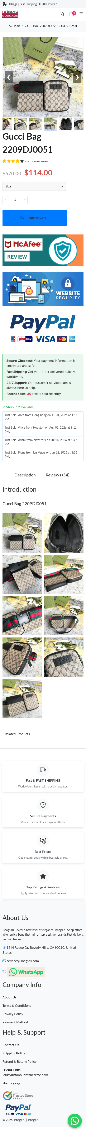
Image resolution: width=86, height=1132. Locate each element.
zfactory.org (11, 1083)
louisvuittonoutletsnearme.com (25, 1075)
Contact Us (11, 1045)
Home (16, 26)
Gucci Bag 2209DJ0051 (25, 504)
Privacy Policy (13, 1014)
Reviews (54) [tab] (57, 475)
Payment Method (15, 1022)
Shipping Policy (14, 1053)
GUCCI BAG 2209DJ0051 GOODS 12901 (50, 26)
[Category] (81, 14)
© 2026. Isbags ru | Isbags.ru (21, 1120)
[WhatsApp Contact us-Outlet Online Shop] (75, 1121)
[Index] (61, 14)
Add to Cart (37, 217)
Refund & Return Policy (20, 1061)
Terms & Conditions (17, 1005)
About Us (9, 997)
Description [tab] (25, 475)
